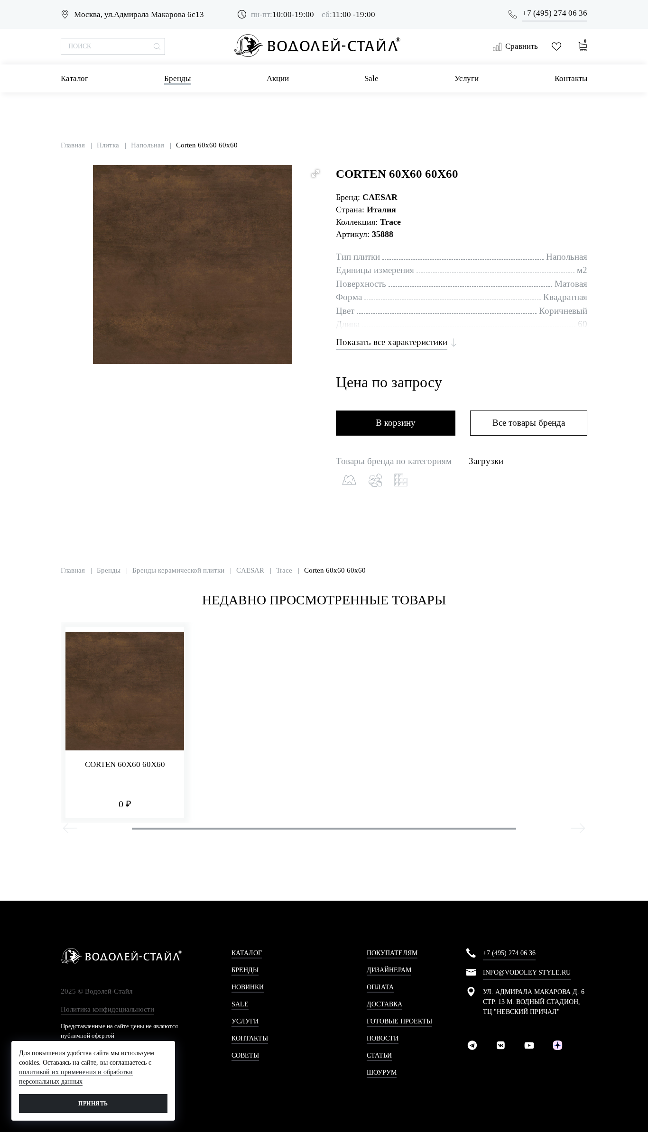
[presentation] (70, 829)
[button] (315, 173)
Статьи (379, 1055)
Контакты (571, 78)
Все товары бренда (528, 423)
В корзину (396, 423)
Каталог (74, 78)
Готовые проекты (399, 1021)
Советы (245, 1055)
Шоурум (382, 1072)
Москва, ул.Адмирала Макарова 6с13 (139, 14)
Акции (278, 78)
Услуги (466, 78)
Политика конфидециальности (107, 1009)
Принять (93, 1103)
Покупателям (392, 953)
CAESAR (380, 197)
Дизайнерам (389, 970)
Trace (284, 570)
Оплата (380, 987)
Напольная (147, 145)
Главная (73, 145)
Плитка (108, 145)
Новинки (247, 987)
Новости (382, 1038)
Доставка (384, 1004)
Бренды (177, 78)
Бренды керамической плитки (178, 570)
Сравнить (521, 46)
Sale (371, 78)
